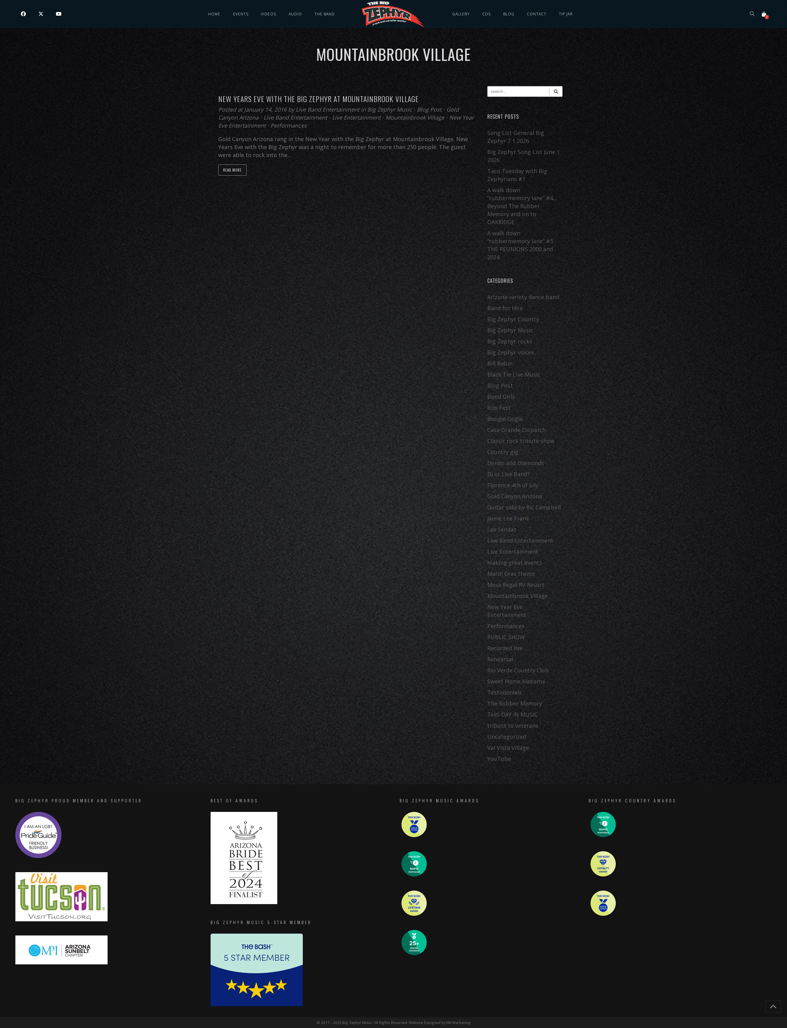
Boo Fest (499, 407)
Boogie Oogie (505, 418)
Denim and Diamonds (515, 463)
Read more (232, 170)
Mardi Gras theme (511, 573)
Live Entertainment (356, 117)
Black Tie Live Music (513, 374)
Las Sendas (501, 529)
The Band (324, 14)
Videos (268, 14)
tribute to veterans (512, 725)
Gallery (461, 14)
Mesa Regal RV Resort (515, 584)
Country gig (502, 452)
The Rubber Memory (514, 703)
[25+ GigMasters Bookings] (414, 953)
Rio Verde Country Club (518, 670)
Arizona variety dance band (523, 297)
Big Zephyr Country (513, 319)
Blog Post (429, 109)
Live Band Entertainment (328, 109)
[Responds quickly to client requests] (414, 875)
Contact (536, 14)
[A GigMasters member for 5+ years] (603, 875)
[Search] (556, 91)
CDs (486, 14)
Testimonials (504, 692)
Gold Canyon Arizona (514, 496)
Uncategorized (506, 736)
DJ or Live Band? (508, 474)
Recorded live (505, 648)
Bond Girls (501, 396)
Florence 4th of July (512, 485)
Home (214, 14)
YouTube (499, 758)
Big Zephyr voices (510, 352)
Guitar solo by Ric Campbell (524, 507)
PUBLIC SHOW (506, 637)
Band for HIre (505, 308)
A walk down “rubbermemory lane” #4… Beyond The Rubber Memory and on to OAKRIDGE (522, 206)
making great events (514, 562)
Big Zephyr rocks (509, 341)
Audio (295, 14)
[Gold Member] (414, 835)
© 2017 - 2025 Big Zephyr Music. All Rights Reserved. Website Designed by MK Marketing (394, 1022)
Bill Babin (499, 363)
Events (240, 14)
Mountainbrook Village (415, 117)
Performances (289, 125)
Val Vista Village (508, 747)
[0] (764, 14)
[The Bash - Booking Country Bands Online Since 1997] (257, 1004)
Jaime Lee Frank (508, 518)
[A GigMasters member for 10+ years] (414, 914)
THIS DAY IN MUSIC (512, 714)
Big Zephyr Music (389, 109)
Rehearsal (500, 659)
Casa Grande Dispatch (516, 429)
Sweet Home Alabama (516, 681)
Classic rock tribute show (520, 441)
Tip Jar (566, 14)
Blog (508, 14)
